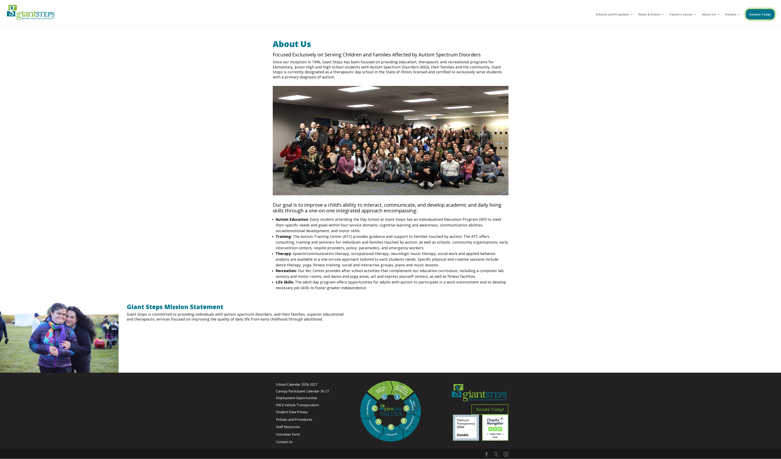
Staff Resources (288, 427)
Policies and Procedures (294, 419)
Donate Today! (490, 409)
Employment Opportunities (296, 398)
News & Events (649, 14)
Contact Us (284, 442)
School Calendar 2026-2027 (296, 384)
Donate (730, 14)
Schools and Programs (612, 14)
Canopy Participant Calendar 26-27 (302, 391)
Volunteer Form (288, 434)
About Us (709, 14)
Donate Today (760, 14)
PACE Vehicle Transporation (297, 405)
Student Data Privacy (292, 412)
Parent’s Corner (681, 14)
